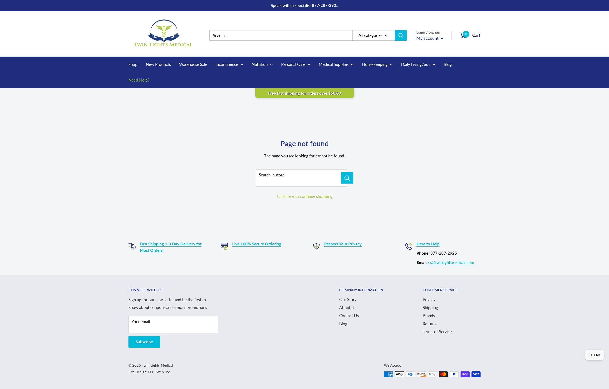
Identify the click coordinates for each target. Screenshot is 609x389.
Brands (429, 315)
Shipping (430, 307)
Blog (448, 64)
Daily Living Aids (415, 64)
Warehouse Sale (193, 64)
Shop (133, 64)
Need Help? (138, 80)
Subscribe (144, 341)
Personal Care (293, 64)
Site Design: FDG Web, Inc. (149, 372)
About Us (347, 307)
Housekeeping (375, 64)
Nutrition (260, 64)
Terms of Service (437, 331)
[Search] (401, 35)
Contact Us (349, 315)
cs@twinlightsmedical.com (451, 262)
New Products (158, 64)
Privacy (429, 299)
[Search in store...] (347, 178)
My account (428, 38)
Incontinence (227, 64)
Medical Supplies (334, 64)
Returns (429, 323)
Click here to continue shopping (304, 196)
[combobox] (284, 35)
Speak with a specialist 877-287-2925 (305, 5)
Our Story (348, 299)
